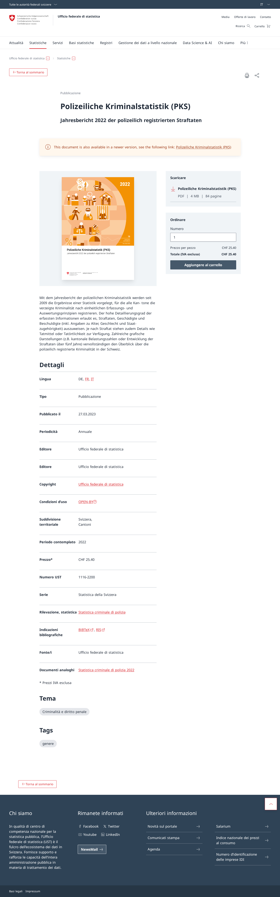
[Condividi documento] (257, 75)
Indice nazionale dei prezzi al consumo (237, 840)
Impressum (33, 891)
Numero (177, 228)
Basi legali (15, 891)
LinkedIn (113, 834)
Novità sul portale (162, 826)
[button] (16, 43)
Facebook (91, 826)
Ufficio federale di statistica (79, 16)
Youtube (90, 834)
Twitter (113, 826)
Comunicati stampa (163, 837)
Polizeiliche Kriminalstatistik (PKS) (203, 147)
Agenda (154, 849)
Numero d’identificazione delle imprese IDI (236, 857)
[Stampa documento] (247, 75)
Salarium (223, 826)
